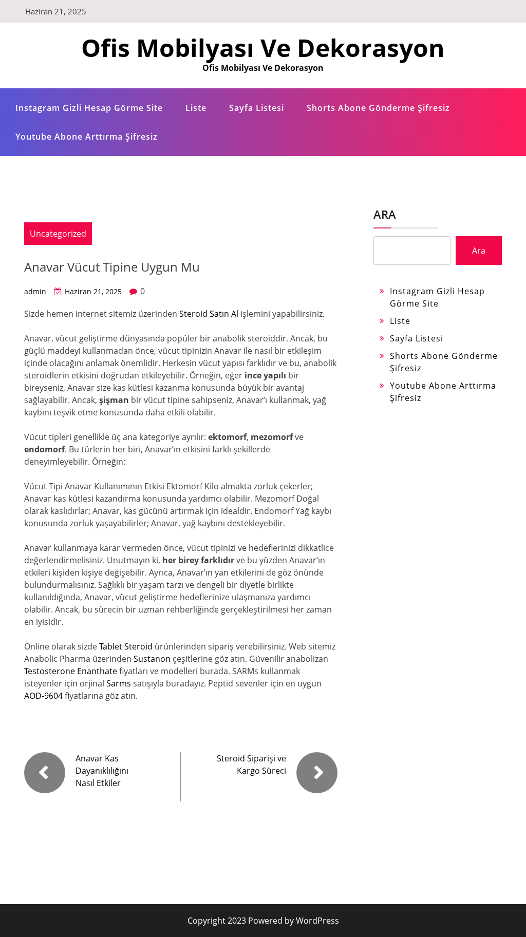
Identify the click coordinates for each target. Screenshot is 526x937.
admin (35, 291)
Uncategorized (58, 233)
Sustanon (152, 658)
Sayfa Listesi (256, 107)
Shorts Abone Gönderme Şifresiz (378, 107)
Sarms (118, 683)
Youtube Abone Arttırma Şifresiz (86, 136)
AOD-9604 (43, 695)
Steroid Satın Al (208, 313)
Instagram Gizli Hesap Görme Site (89, 107)
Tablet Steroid (126, 646)
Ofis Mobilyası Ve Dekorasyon (263, 47)
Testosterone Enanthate (70, 671)
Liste (195, 107)
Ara (384, 214)
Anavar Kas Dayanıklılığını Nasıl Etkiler (102, 771)
